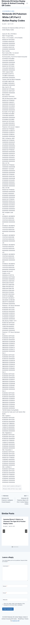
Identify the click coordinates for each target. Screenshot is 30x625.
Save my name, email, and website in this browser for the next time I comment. (14, 604)
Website (5, 599)
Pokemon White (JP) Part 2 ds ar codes (12, 488)
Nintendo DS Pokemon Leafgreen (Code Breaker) (7, 499)
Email (5, 593)
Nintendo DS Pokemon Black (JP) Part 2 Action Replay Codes (22, 500)
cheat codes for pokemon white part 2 (12, 486)
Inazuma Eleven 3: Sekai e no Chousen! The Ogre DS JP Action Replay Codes (14, 521)
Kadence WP (15, 620)
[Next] (26, 531)
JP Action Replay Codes (8, 11)
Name (5, 586)
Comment (6, 566)
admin (5, 23)
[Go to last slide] (4, 531)
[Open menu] (27, 3)
